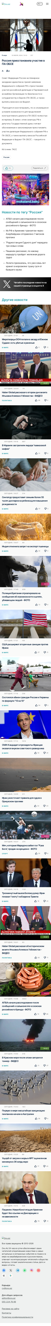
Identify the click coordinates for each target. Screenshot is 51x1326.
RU (39, 4)
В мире (5, 347)
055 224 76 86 (9, 1301)
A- (3, 71)
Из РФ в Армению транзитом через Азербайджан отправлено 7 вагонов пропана (25, 234)
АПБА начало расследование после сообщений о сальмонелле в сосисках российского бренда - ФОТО (26, 222)
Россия (6, 157)
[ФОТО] (25, 571)
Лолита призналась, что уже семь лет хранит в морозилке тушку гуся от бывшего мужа (26, 266)
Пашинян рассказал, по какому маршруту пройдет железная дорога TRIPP (25, 254)
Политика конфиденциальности (17, 1317)
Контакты (6, 1313)
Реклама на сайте (10, 1308)
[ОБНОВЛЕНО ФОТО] (25, 979)
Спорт (5, 854)
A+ (8, 70)
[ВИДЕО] (25, 369)
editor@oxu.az (8, 1298)
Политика (7, 400)
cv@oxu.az (7, 1288)
